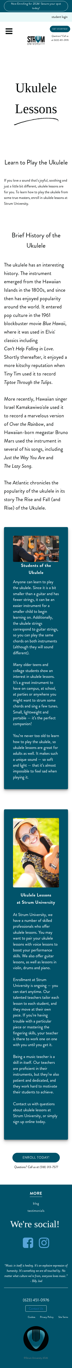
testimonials (36, 1210)
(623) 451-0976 (36, 1300)
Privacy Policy (47, 1317)
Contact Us (36, 1308)
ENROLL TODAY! (36, 1157)
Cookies (31, 1317)
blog (36, 1203)
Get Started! (60, 29)
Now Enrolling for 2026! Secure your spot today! (36, 6)
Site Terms (63, 1317)
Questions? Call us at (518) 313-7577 (36, 1167)
